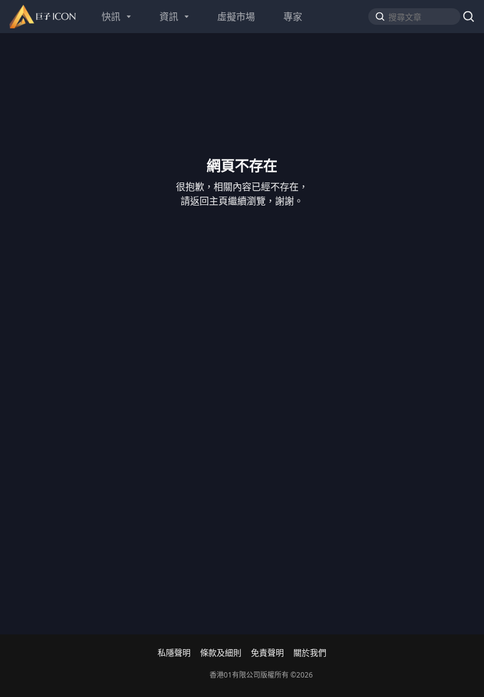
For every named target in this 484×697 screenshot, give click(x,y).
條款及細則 (220, 653)
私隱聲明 (174, 653)
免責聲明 (267, 653)
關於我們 (309, 653)
